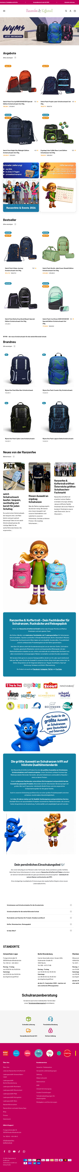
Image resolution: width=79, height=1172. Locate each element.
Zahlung (39, 1074)
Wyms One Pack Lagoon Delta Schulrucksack (58, 438)
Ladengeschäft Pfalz (10, 1094)
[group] (39, 31)
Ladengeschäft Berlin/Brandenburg (10, 1081)
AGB (37, 1085)
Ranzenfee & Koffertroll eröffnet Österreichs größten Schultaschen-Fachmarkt (65, 486)
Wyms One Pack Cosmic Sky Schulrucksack (57, 390)
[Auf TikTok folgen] (19, 1151)
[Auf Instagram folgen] (9, 1151)
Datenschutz (40, 1081)
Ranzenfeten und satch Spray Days (14, 1108)
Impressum (7, 1119)
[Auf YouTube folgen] (14, 1151)
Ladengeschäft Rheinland (12, 1086)
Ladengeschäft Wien (10, 1101)
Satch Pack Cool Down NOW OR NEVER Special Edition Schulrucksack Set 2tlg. (56, 321)
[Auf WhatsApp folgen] (24, 1151)
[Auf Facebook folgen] (4, 1151)
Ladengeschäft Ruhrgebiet (12, 1097)
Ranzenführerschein (10, 1104)
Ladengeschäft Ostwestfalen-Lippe (13, 1075)
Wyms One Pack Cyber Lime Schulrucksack (20, 438)
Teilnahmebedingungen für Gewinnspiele (45, 1097)
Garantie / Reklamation (44, 1067)
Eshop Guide (7, 1165)
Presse (5, 1115)
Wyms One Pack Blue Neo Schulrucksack (19, 390)
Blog (4, 1112)
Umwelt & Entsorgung (43, 1089)
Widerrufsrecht (41, 1078)
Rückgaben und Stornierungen (46, 1102)
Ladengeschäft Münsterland (12, 1090)
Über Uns (6, 1067)
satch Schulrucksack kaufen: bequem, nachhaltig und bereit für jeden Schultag (12, 501)
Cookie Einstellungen (43, 1092)
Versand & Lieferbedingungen (46, 1071)
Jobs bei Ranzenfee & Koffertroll (14, 1071)
